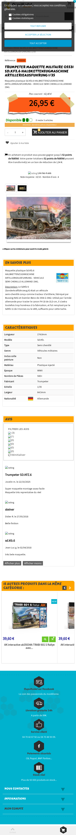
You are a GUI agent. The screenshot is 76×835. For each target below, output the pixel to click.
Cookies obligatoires (23, 14)
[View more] (45, 639)
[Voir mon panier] (63, 830)
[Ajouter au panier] (52, 639)
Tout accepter (38, 43)
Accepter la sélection (38, 34)
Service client (39, 732)
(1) (12, 436)
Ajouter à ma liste (19, 143)
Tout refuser (38, 26)
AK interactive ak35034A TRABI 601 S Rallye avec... (29, 646)
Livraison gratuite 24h (39, 710)
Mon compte (13, 808)
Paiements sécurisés (39, 753)
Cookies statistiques (22, 18)
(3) (12, 432)
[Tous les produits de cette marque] (63, 277)
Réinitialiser (18, 454)
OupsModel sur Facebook (39, 689)
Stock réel (39, 775)
